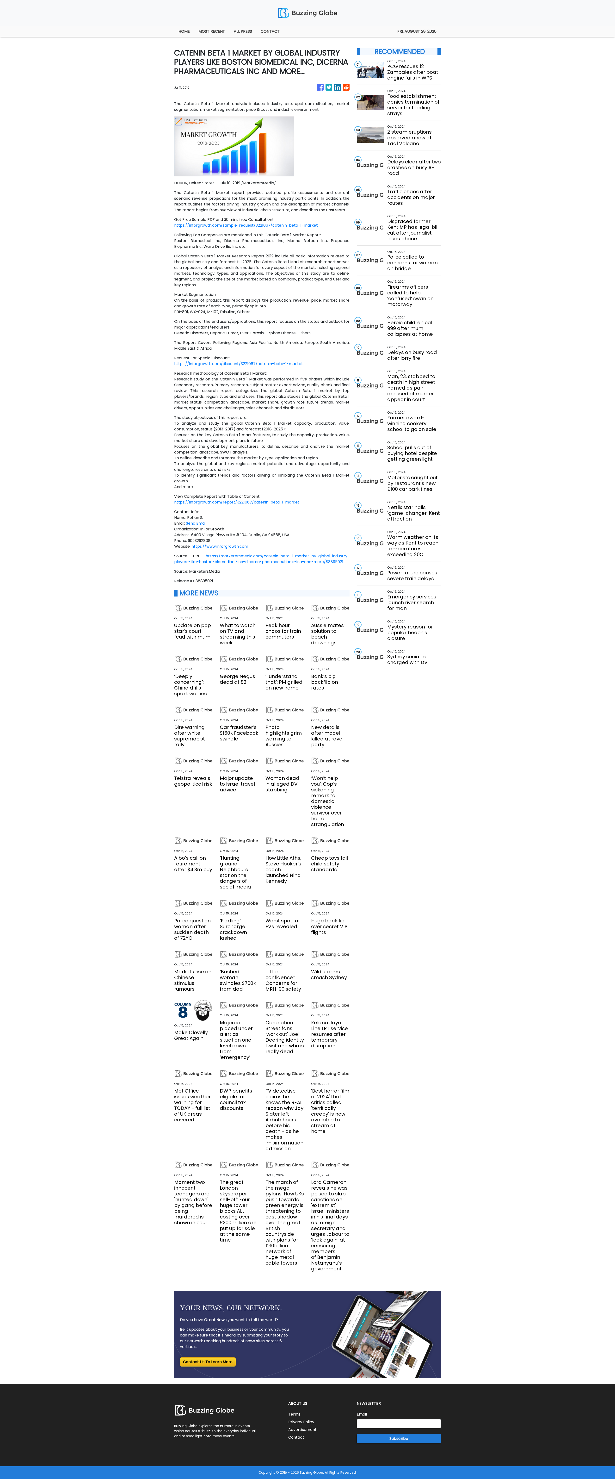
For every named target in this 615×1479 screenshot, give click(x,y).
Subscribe (398, 1438)
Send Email (196, 523)
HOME (184, 31)
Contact (296, 1437)
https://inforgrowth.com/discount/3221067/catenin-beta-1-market (238, 364)
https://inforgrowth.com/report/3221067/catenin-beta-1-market (236, 502)
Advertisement (302, 1429)
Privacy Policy (301, 1422)
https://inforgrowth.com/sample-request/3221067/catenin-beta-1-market (246, 225)
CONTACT (270, 31)
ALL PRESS (243, 31)
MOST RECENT (211, 31)
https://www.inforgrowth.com (219, 546)
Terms (294, 1414)
